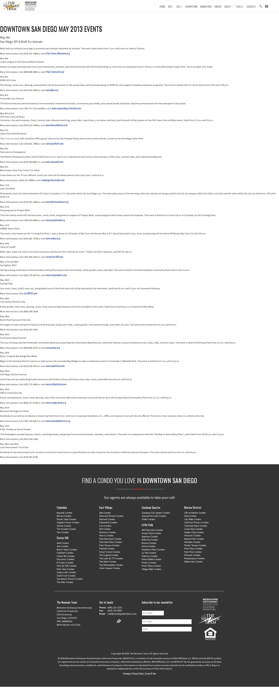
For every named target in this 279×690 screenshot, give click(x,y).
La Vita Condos (149, 553)
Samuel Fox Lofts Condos (154, 516)
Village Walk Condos (151, 569)
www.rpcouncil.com (54, 162)
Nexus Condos (106, 535)
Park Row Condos (193, 552)
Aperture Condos (150, 536)
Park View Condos (65, 569)
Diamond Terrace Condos (111, 516)
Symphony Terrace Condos (70, 579)
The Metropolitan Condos (111, 565)
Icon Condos (105, 526)
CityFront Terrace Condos (196, 522)
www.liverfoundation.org (57, 202)
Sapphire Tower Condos (68, 522)
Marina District (192, 507)
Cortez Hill (62, 537)
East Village (105, 507)
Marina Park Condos (194, 539)
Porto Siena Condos (151, 566)
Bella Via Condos (150, 539)
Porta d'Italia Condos (151, 559)
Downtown (191, 6)
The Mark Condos (107, 561)
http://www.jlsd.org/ (55, 72)
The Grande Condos (66, 529)
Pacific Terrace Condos (195, 545)
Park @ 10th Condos (67, 566)
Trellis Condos (148, 519)
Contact (251, 6)
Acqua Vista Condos (151, 533)
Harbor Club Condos (194, 532)
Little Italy (147, 524)
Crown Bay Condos (193, 529)
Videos (217, 6)
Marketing (206, 6)
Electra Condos (64, 516)
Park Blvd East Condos (110, 539)
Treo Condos (63, 532)
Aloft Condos (63, 543)
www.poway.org (53, 347)
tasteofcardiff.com (54, 257)
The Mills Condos (65, 582)
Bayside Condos (64, 513)
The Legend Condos (108, 555)
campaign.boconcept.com (53, 180)
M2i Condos (105, 529)
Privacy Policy (137, 673)
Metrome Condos (107, 532)
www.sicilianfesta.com (56, 384)
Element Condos (107, 519)
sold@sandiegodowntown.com (122, 614)
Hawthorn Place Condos (153, 549)
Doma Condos (148, 546)
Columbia (62, 507)
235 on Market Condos (195, 513)
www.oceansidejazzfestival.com (66, 108)
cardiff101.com (30, 293)
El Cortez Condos (65, 562)
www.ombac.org (53, 238)
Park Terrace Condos (109, 545)
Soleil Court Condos (66, 575)
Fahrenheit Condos (108, 522)
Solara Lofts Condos (66, 572)
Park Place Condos (193, 548)
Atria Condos (190, 516)
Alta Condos (105, 513)
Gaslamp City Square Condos (156, 513)
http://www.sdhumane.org (58, 53)
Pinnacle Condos (192, 555)
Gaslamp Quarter (151, 507)
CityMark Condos (65, 553)
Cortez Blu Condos (66, 556)
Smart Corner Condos (109, 552)
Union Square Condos (109, 568)
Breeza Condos (149, 543)
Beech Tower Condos (67, 549)
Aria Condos (62, 546)
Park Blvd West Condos (110, 542)
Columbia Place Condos (195, 526)
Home (162, 6)
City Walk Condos (192, 519)
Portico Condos (149, 562)
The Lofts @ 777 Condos (111, 558)
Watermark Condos (193, 561)
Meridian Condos (192, 542)
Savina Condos (64, 526)
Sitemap (127, 673)
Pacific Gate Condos (66, 519)
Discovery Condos (65, 559)
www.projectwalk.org (55, 220)
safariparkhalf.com (55, 143)
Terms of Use (150, 673)
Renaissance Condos (194, 558)
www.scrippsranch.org (56, 402)
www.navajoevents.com (56, 275)
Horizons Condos (192, 535)
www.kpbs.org (52, 90)
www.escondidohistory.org (58, 421)
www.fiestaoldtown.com (57, 125)
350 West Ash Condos (152, 530)
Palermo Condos (150, 556)
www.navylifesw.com (55, 366)
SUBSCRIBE (168, 640)
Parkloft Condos (107, 548)
